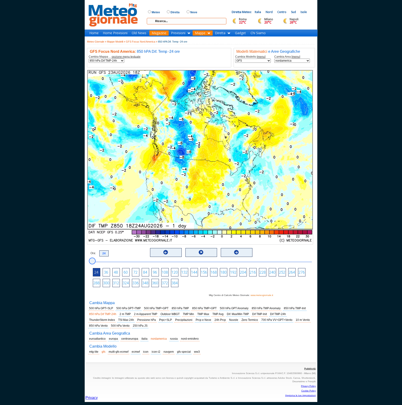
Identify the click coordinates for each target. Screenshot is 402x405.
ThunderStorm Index (102, 320)
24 (96, 272)
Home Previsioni (115, 33)
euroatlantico (97, 338)
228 (262, 272)
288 (96, 283)
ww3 (197, 351)
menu (261, 56)
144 (194, 272)
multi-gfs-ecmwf (118, 351)
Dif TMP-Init (259, 314)
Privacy (91, 398)
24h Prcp (220, 320)
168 (214, 272)
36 (106, 272)
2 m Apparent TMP (145, 314)
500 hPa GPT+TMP (128, 308)
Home (94, 33)
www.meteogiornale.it (262, 295)
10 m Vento (303, 320)
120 (174, 272)
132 (184, 272)
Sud (293, 12)
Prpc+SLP (165, 320)
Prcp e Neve (203, 320)
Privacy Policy (308, 386)
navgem (169, 351)
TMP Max (203, 314)
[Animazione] (201, 252)
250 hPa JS (140, 325)
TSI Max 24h (126, 320)
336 (135, 283)
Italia (258, 12)
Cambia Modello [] (250, 56)
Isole (304, 12)
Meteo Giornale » (96, 41)
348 (145, 283)
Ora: (93, 253)
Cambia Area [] (287, 56)
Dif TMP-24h (278, 314)
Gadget (240, 33)
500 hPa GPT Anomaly (234, 308)
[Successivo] (236, 252)
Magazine (159, 33)
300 (106, 283)
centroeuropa (129, 338)
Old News (139, 33)
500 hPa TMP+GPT (156, 308)
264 (292, 272)
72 (135, 272)
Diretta (220, 33)
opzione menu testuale (126, 56)
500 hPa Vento (120, 325)
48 (116, 272)
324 (126, 283)
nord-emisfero (190, 338)
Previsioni (178, 33)
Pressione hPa (146, 320)
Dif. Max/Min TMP (238, 314)
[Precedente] (165, 252)
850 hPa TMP (180, 308)
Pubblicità (310, 368)
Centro (281, 12)
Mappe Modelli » (116, 41)
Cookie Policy (308, 390)
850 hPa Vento (98, 325)
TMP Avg (218, 314)
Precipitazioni (183, 320)
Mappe (200, 33)
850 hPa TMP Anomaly (266, 308)
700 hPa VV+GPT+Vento (276, 320)
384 (174, 283)
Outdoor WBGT (170, 314)
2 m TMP (125, 314)
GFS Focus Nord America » (141, 41)
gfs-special (184, 351)
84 (145, 272)
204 (243, 272)
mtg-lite (93, 351)
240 (272, 272)
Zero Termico (249, 320)
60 (126, 272)
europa (113, 338)
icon (145, 351)
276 (301, 272)
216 (253, 272)
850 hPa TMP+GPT (204, 308)
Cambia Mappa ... (115, 56)
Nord (269, 12)
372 (165, 283)
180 (223, 272)
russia (174, 338)
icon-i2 (156, 351)
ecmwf (136, 351)
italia (144, 338)
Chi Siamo (258, 33)
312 (116, 283)
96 (155, 272)
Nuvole (233, 320)
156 (204, 272)
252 (282, 272)
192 (233, 272)
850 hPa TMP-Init (295, 308)
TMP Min (188, 314)
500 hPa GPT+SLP (101, 308)
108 (165, 272)
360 (155, 283)
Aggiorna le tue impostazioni (300, 395)
